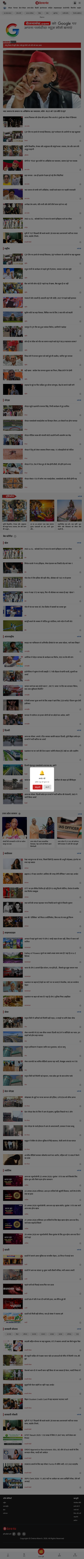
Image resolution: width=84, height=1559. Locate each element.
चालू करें (37, 787)
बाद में (47, 787)
